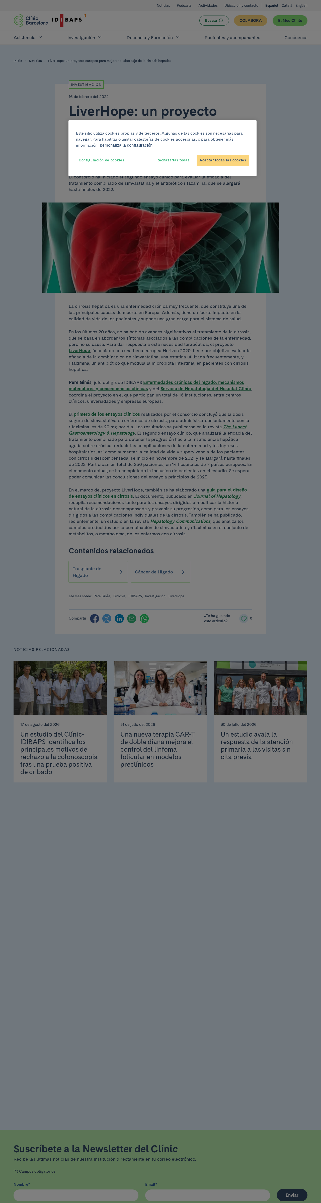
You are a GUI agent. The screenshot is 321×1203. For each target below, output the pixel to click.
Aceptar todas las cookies (222, 160)
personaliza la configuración (126, 145)
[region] (162, 148)
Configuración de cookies (101, 160)
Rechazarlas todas (172, 160)
